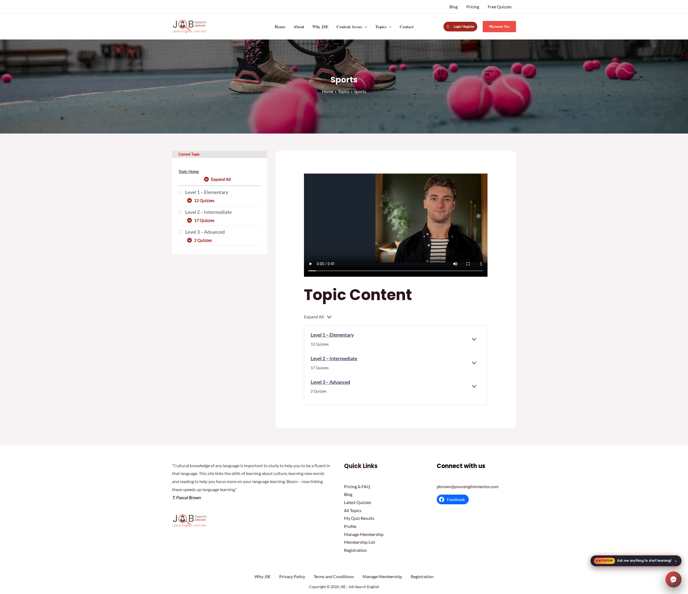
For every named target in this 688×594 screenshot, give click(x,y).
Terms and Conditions (334, 576)
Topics (380, 27)
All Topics (352, 510)
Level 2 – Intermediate (334, 358)
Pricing (472, 6)
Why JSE (320, 27)
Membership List (359, 542)
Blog (453, 6)
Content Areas (349, 27)
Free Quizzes (500, 6)
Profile (350, 526)
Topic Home (188, 172)
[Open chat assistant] (673, 579)
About (298, 27)
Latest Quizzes (357, 502)
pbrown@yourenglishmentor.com (468, 486)
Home (280, 27)
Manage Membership (364, 534)
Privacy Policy (292, 576)
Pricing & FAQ (357, 486)
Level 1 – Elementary (332, 335)
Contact (407, 27)
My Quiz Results (359, 518)
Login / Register (464, 26)
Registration (355, 550)
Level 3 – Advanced (330, 382)
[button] (364, 26)
